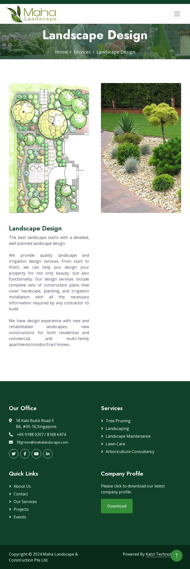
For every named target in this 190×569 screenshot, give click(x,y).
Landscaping (117, 428)
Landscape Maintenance (128, 436)
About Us (22, 486)
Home (61, 52)
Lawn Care (115, 444)
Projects (21, 509)
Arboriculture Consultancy (130, 451)
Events (20, 517)
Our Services (25, 501)
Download (116, 506)
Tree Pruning (118, 421)
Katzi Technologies (163, 554)
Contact (21, 494)
